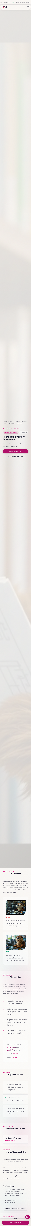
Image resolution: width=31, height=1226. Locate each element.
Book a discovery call (15, 1222)
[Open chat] (27, 1217)
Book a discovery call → (15, 451)
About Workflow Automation (15, 456)
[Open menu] (28, 7)
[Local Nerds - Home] (6, 7)
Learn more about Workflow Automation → (15, 1208)
